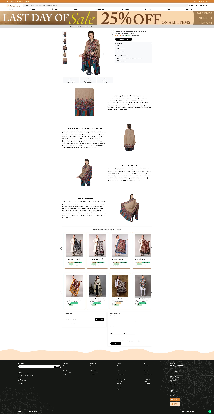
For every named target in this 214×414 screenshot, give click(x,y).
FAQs (118, 368)
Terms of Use (93, 374)
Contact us (201, 1)
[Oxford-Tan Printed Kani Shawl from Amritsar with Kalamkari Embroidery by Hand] (64, 34)
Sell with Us (146, 370)
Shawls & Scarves (84, 26)
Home (71, 26)
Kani (91, 26)
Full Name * (112, 326)
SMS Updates (147, 383)
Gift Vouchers (147, 379)
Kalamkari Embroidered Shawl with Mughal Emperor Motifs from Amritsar (142, 300)
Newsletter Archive (121, 370)
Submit (115, 343)
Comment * (112, 315)
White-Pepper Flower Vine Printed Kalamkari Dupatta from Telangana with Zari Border (119, 300)
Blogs (118, 372)
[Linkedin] (180, 366)
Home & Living (66, 377)
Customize (146, 368)
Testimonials (120, 377)
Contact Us (146, 365)
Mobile (125, 333)
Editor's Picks (120, 381)
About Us (119, 365)
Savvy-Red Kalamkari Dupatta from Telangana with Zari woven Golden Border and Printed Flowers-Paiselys (74, 300)
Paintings (65, 374)
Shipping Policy (93, 372)
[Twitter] (173, 366)
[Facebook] (171, 366)
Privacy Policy (93, 370)
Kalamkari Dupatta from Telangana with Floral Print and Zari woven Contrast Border (97, 259)
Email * (111, 333)
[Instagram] (178, 366)
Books (64, 368)
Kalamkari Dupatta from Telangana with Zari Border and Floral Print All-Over (119, 259)
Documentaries (120, 374)
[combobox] (109, 5)
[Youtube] (182, 366)
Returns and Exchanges (125, 58)
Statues (65, 365)
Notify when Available (123, 39)
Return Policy (93, 368)
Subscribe (57, 366)
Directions (171, 381)
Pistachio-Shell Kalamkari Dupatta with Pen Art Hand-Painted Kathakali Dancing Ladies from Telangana (97, 300)
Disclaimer (92, 365)
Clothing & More (76, 26)
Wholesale (146, 372)
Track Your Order (147, 377)
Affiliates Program (148, 374)
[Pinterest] (175, 366)
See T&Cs (73, 82)
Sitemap (146, 381)
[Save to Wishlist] (112, 32)
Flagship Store (173, 376)
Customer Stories (121, 379)
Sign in (195, 1)
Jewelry (65, 370)
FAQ (207, 1)
